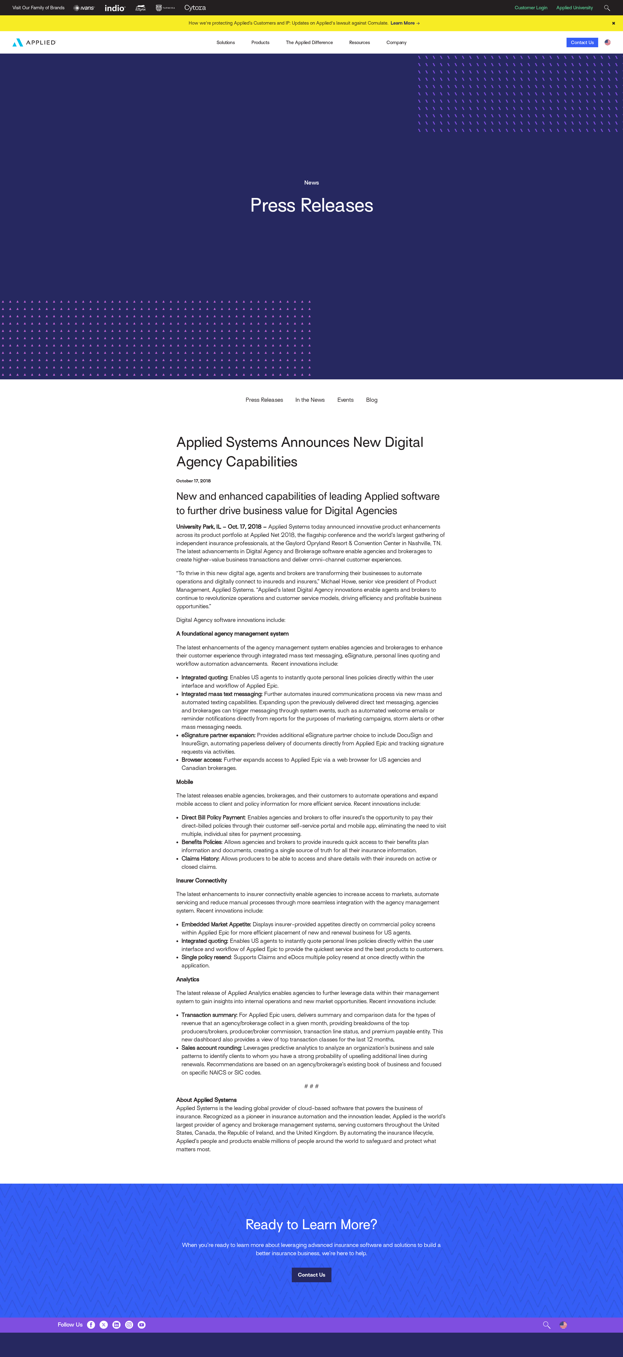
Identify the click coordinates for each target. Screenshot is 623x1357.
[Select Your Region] (607, 42)
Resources (359, 42)
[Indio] (115, 7)
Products (260, 42)
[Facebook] (91, 1324)
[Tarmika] (165, 7)
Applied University (574, 7)
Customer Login (531, 7)
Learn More (403, 23)
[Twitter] (103, 1324)
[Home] (34, 42)
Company (396, 42)
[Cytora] (195, 7)
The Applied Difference (309, 42)
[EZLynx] (140, 7)
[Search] (607, 7)
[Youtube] (141, 1324)
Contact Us (582, 42)
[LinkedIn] (116, 1324)
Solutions (226, 42)
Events (345, 399)
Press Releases (264, 399)
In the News (310, 399)
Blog (371, 399)
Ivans (137, 40)
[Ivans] (84, 7)
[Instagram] (129, 1324)
